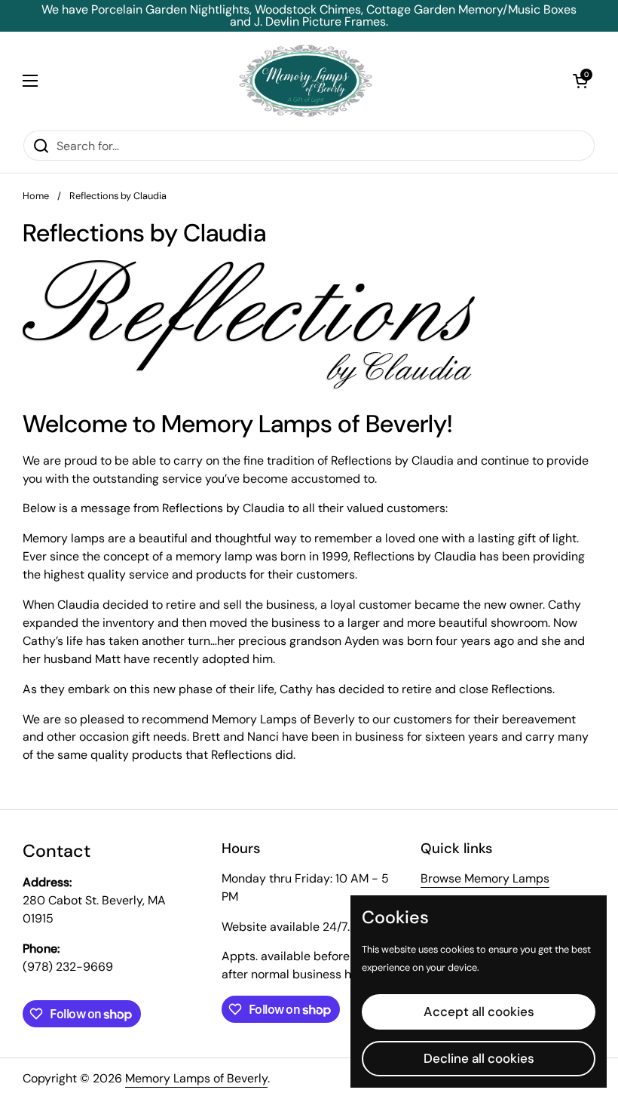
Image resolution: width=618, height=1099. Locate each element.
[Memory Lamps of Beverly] (305, 80)
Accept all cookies (479, 1011)
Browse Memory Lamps (485, 878)
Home (36, 195)
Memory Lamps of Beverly (196, 1078)
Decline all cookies (479, 1058)
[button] (580, 81)
